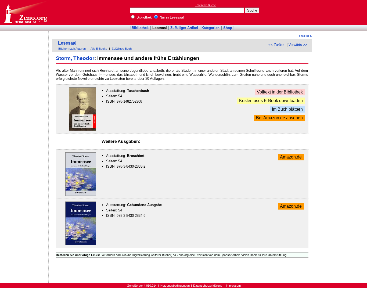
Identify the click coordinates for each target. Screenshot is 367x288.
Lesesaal (159, 28)
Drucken (305, 36)
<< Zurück (276, 45)
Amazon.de (291, 157)
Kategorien (211, 28)
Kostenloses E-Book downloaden (271, 101)
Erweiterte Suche (205, 4)
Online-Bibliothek (25, 12)
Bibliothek (143, 17)
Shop (227, 28)
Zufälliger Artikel (184, 28)
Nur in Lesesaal (171, 17)
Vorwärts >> (298, 45)
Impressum (233, 285)
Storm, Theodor (75, 58)
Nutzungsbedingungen (175, 285)
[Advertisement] (342, 12)
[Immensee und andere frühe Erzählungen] (82, 130)
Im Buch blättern (287, 109)
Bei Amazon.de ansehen (279, 118)
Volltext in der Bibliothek (280, 92)
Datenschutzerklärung (207, 285)
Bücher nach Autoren (72, 48)
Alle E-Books (99, 48)
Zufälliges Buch (122, 48)
